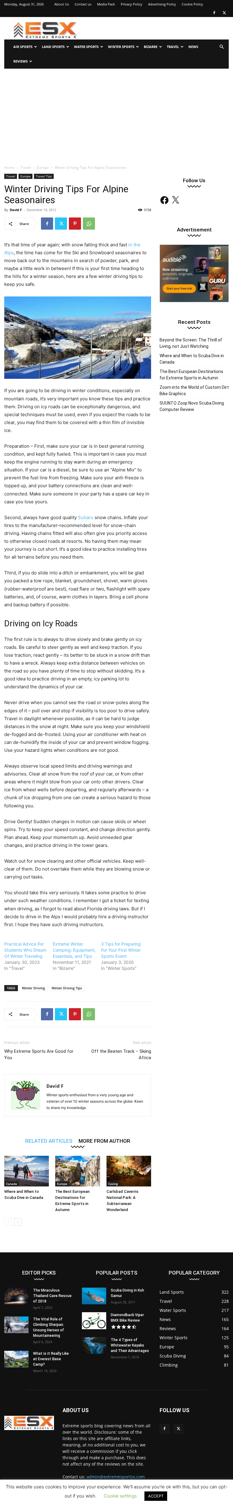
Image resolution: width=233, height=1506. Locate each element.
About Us (61, 4)
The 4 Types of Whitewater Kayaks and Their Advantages (130, 1345)
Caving (113, 1184)
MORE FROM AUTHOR (104, 1141)
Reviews (20, 61)
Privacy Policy (131, 4)
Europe (43, 167)
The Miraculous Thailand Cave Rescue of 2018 (52, 1295)
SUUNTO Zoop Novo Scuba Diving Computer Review (192, 406)
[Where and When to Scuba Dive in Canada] (26, 1171)
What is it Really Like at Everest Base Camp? (51, 1359)
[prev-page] (8, 1222)
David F (16, 209)
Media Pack (106, 4)
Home (9, 167)
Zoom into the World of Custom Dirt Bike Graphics (194, 390)
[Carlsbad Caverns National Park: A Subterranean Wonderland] (128, 1171)
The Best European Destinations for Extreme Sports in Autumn (191, 374)
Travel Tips (44, 176)
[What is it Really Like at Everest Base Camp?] (16, 1359)
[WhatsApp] (89, 223)
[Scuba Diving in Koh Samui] (94, 1296)
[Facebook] (214, 13)
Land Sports (53, 46)
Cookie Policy (192, 4)
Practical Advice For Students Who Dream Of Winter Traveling (25, 950)
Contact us (83, 4)
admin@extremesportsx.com (115, 1477)
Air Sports (22, 46)
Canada (11, 1184)
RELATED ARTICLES (49, 1141)
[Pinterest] (75, 223)
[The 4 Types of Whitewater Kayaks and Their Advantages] (94, 1345)
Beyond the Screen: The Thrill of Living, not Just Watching (191, 343)
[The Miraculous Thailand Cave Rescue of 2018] (16, 1296)
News (193, 46)
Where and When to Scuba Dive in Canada (192, 359)
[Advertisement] (116, 114)
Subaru (85, 517)
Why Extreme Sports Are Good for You (38, 1054)
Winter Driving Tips (67, 988)
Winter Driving (33, 988)
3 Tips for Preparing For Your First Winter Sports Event (121, 950)
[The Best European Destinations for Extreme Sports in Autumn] (77, 1171)
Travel (173, 46)
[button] (221, 47)
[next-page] (18, 1222)
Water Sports (86, 46)
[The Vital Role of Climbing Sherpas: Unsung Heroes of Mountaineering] (16, 1324)
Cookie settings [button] (120, 1496)
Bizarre (150, 46)
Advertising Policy (162, 4)
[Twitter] (224, 13)
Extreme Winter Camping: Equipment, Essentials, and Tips (74, 950)
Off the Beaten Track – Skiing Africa (121, 1054)
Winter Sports (121, 46)
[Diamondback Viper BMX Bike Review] (94, 1320)
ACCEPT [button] (156, 1496)
